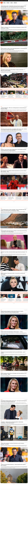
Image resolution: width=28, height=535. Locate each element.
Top (1, 2)
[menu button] (26, 0)
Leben (12, 2)
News (4, 2)
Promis (8, 2)
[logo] (2, 0)
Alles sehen (26, 89)
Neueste (15, 2)
